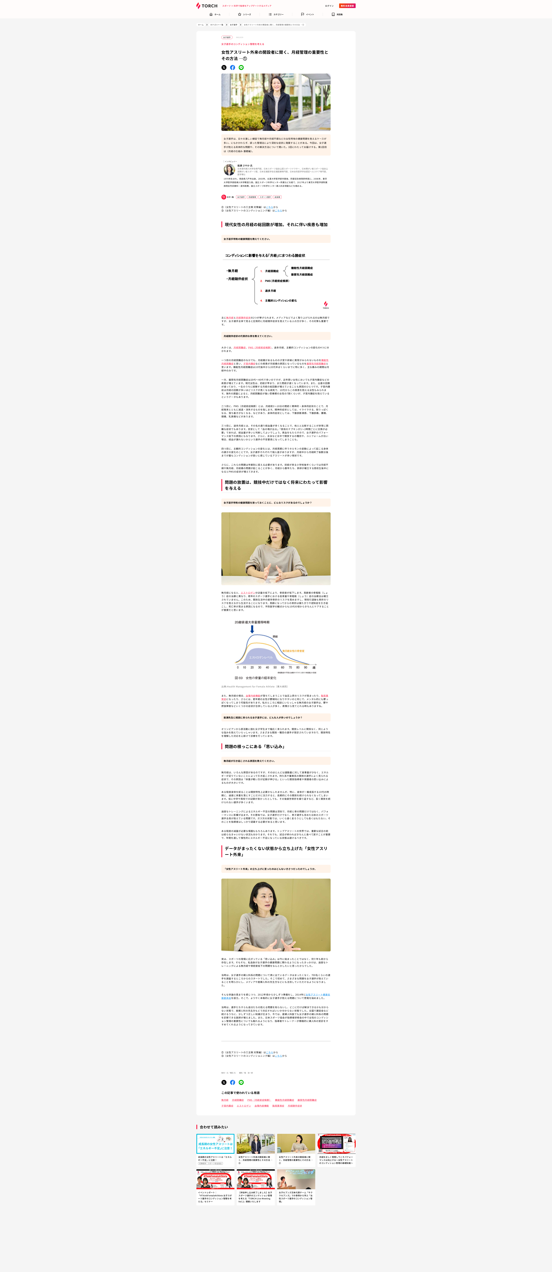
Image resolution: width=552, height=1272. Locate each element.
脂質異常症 (278, 1105)
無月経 (225, 1100)
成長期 (277, 197)
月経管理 (252, 197)
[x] (224, 67)
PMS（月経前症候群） (259, 1100)
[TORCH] (207, 5)
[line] (241, 67)
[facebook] (232, 67)
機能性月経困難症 (284, 1100)
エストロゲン (244, 1105)
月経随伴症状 (295, 1105)
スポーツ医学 (265, 197)
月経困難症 (238, 1100)
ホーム (201, 24)
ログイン (329, 5)
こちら (269, 207)
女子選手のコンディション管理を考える (242, 44)
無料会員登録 (347, 5)
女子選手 (233, 24)
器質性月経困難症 (307, 1100)
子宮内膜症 (227, 1105)
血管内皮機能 (262, 1105)
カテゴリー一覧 (216, 24)
